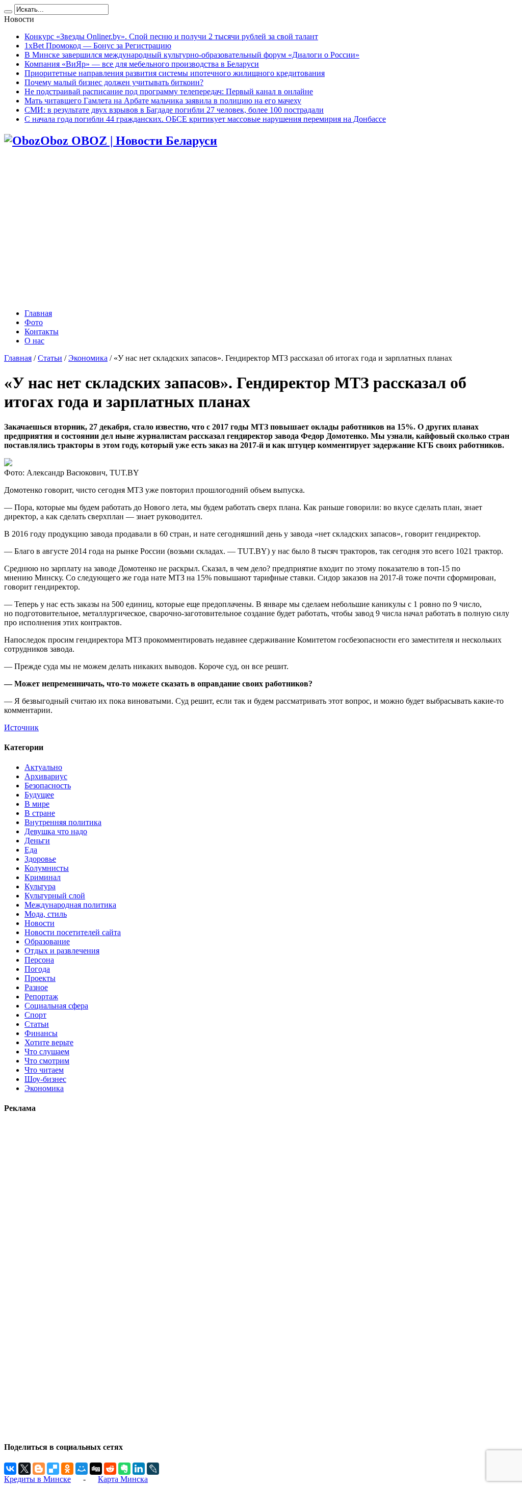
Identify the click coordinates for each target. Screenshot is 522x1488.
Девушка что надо (55, 831)
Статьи (50, 358)
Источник (21, 727)
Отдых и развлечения (61, 950)
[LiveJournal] (153, 1469)
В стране (39, 813)
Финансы (41, 1033)
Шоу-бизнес (45, 1079)
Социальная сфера (56, 1005)
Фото (33, 322)
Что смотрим (46, 1060)
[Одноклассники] (67, 1469)
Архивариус (45, 776)
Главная (38, 313)
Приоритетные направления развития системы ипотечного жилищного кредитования (174, 73)
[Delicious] (53, 1469)
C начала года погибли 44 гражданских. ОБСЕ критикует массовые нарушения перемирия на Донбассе (205, 119)
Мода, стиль (45, 914)
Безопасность (47, 785)
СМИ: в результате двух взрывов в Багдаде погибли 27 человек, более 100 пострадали (174, 109)
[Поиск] (8, 11)
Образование (47, 941)
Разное (36, 987)
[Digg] (96, 1469)
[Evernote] (124, 1469)
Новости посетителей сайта (72, 932)
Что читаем (44, 1070)
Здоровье (40, 859)
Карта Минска (123, 1479)
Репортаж (41, 996)
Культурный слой (54, 895)
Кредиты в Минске (37, 1479)
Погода (37, 969)
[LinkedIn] (139, 1469)
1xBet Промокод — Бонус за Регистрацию (97, 45)
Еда (30, 849)
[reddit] (110, 1469)
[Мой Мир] (81, 1469)
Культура (40, 886)
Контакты (41, 331)
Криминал (42, 877)
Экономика (88, 358)
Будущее (39, 794)
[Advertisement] (261, 229)
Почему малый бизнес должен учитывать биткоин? (113, 82)
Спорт (35, 1015)
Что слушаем (46, 1051)
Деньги (37, 840)
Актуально (43, 767)
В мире (36, 804)
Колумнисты (46, 868)
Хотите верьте (48, 1042)
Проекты (40, 978)
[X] (24, 1469)
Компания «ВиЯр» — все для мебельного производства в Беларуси (141, 64)
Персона (39, 959)
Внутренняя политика (62, 822)
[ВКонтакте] (10, 1469)
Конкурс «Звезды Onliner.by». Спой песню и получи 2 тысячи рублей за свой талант (171, 36)
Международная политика (70, 904)
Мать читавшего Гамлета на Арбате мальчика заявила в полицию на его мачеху (162, 100)
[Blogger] (39, 1469)
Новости (39, 923)
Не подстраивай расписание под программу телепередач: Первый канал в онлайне (168, 91)
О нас (34, 340)
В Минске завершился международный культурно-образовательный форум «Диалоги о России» (191, 54)
